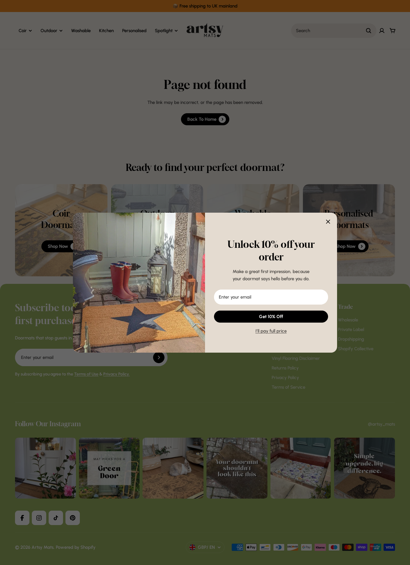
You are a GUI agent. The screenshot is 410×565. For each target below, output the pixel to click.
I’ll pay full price (271, 331)
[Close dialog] (328, 222)
